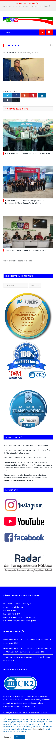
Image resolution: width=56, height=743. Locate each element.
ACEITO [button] (19, 736)
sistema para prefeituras (37, 696)
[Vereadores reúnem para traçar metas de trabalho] (28, 232)
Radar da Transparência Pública (33, 712)
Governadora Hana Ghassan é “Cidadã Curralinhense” (28, 153)
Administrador (13, 53)
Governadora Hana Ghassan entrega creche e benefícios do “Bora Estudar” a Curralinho (28, 6)
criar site (20, 696)
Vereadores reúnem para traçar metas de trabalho (26, 250)
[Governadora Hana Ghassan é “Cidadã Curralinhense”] (28, 135)
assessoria (22, 699)
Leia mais (37, 729)
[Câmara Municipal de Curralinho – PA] (28, 20)
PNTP (15, 712)
